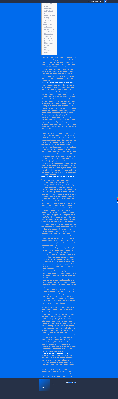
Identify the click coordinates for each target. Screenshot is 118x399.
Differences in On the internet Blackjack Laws (49, 47)
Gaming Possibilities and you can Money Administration (49, 10)
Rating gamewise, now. (48, 20)
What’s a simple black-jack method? (49, 38)
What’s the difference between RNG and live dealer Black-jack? (49, 29)
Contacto (101, 1)
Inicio (89, 1)
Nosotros (96, 1)
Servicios (92, 1)
